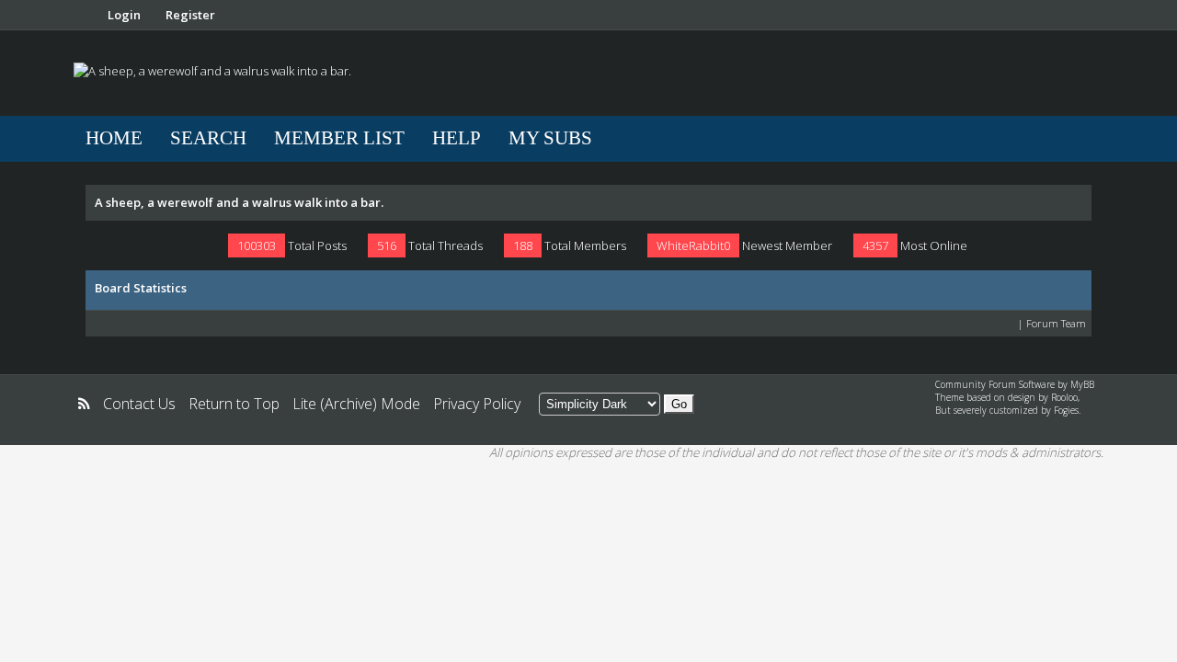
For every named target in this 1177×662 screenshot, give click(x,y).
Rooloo (1064, 397)
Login (124, 14)
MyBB (1082, 384)
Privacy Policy (476, 403)
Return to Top (234, 403)
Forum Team (1056, 323)
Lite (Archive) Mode (356, 403)
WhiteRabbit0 (693, 245)
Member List (339, 138)
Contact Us (139, 403)
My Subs (550, 138)
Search (208, 138)
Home (114, 138)
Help (456, 138)
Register (190, 14)
